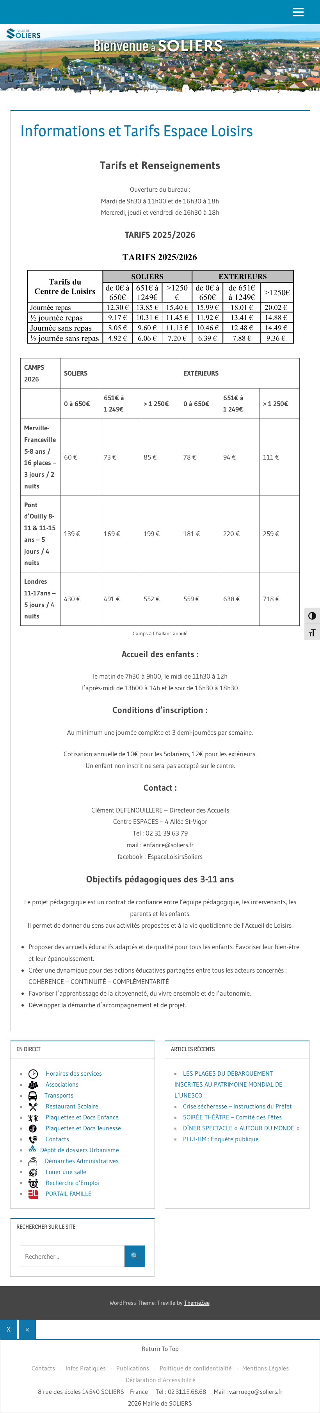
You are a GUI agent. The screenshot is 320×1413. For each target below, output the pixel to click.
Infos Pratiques (86, 1368)
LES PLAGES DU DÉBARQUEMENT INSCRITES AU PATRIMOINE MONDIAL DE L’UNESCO (228, 1084)
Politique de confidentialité (196, 1368)
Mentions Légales (265, 1368)
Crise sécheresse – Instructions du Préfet (237, 1106)
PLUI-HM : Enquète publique (221, 1139)
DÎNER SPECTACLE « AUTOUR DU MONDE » (241, 1128)
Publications (132, 1368)
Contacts (43, 1368)
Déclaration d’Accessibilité (161, 1380)
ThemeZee (197, 1302)
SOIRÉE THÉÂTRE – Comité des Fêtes (232, 1117)
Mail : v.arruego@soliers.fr (248, 1391)
